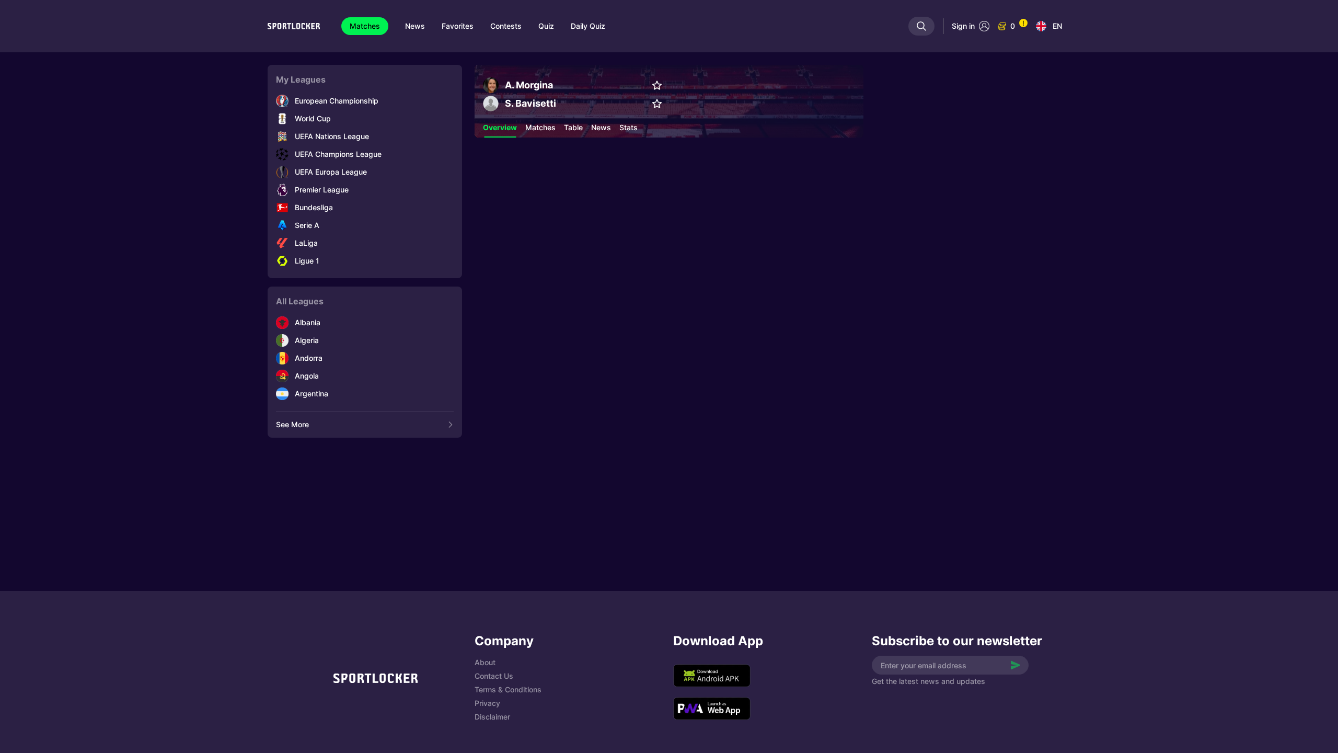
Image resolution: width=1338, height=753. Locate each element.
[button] (500, 128)
